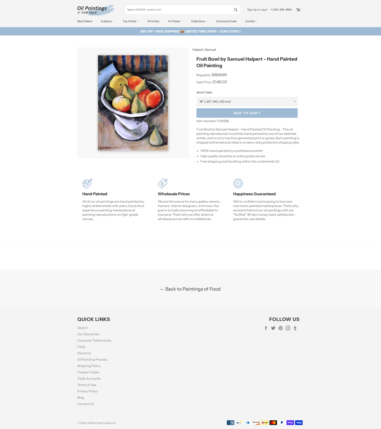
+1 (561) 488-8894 (281, 9)
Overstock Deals (226, 21)
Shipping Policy (88, 366)
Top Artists (130, 21)
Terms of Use (86, 385)
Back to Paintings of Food (192, 289)
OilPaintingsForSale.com (101, 422)
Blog (80, 397)
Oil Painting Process (92, 359)
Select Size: (204, 92)
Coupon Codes (88, 372)
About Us (84, 353)
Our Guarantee (88, 334)
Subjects (106, 21)
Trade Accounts (89, 378)
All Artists (153, 21)
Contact (250, 21)
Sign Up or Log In (257, 9)
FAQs (81, 347)
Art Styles (174, 21)
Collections (198, 21)
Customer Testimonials (94, 340)
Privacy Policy (87, 391)
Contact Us (85, 404)
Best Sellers (84, 21)
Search (82, 328)
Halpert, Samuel (204, 50)
